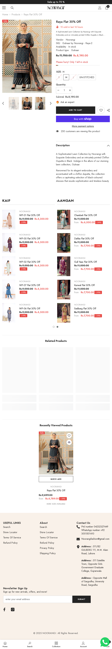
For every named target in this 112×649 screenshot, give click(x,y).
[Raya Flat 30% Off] (56, 453)
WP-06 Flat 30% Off (29, 308)
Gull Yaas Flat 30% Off (85, 262)
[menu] (4, 7)
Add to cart (75, 110)
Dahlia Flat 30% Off (84, 238)
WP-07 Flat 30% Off (29, 285)
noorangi (24, 211)
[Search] (12, 8)
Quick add (55, 479)
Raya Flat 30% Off (56, 490)
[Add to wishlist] (69, 435)
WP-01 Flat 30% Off (29, 215)
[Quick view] (69, 442)
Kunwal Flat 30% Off (84, 285)
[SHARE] (107, 110)
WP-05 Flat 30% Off (29, 238)
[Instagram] (13, 609)
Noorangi (70, 39)
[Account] (99, 7)
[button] (3, 103)
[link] (101, 110)
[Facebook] (4, 609)
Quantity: (61, 84)
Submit (81, 599)
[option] (27, 56)
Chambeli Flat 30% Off (85, 215)
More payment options (83, 126)
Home (5, 14)
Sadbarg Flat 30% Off (85, 308)
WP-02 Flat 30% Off (29, 262)
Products (16, 14)
